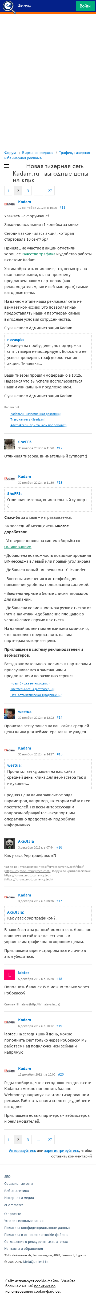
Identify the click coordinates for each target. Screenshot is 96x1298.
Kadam (24, 201)
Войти (85, 6)
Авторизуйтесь (22, 1150)
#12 (59, 447)
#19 (59, 1025)
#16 (59, 847)
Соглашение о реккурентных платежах (36, 1241)
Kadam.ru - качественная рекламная (35, 414)
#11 (62, 207)
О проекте (12, 1213)
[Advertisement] (48, 27)
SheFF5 (24, 441)
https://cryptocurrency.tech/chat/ (27, 871)
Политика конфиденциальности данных (37, 1227)
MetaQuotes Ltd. (36, 1261)
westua (24, 711)
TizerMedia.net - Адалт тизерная (32, 689)
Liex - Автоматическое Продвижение (36, 695)
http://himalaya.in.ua (44, 1004)
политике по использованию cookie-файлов (32, 1288)
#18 (59, 978)
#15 (59, 754)
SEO (7, 1176)
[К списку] (15, 167)
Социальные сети (18, 1183)
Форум (10, 152)
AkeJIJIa (26, 841)
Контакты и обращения (23, 1248)
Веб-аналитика (16, 1190)
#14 (59, 717)
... (38, 190)
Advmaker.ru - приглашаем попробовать (38, 425)
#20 (61, 1074)
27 (50, 190)
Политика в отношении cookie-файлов (35, 1234)
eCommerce (13, 1204)
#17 (59, 900)
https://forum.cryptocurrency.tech (28, 879)
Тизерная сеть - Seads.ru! (27, 419)
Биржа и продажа (37, 152)
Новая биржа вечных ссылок (30, 683)
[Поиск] (70, 7)
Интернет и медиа (19, 1197)
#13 (59, 482)
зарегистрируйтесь (61, 1150)
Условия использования (23, 1220)
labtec (23, 972)
